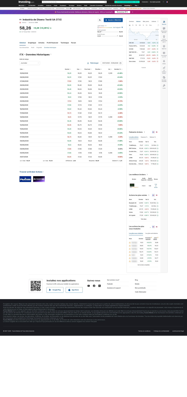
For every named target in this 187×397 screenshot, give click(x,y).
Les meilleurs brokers (137, 174)
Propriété (39, 47)
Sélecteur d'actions (33, 8)
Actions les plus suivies (138, 195)
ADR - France (86, 8)
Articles (41, 43)
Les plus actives (133, 137)
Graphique (32, 43)
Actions (22, 8)
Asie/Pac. (115, 8)
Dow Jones (132, 61)
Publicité (110, 284)
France (41, 8)
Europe (101, 8)
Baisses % (153, 137)
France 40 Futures (134, 46)
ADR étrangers (77, 8)
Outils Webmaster (140, 292)
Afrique (122, 8)
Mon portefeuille (140, 288)
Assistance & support (114, 288)
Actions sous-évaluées (149, 8)
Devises (131, 21)
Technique (65, 43)
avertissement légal (178, 331)
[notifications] (163, 2)
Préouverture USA (49, 8)
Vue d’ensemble (24, 47)
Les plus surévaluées (151, 233)
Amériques (94, 8)
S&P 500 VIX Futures (135, 52)
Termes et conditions (144, 331)
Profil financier (52, 43)
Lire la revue (155, 186)
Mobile (137, 284)
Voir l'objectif (117, 27)
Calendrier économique (96, 5)
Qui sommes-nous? (113, 280)
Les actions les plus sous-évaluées (136, 227)
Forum (73, 43)
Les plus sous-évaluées (136, 233)
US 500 (131, 49)
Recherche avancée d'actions (113, 5)
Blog (136, 280)
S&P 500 (131, 58)
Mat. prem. (146, 21)
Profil (32, 47)
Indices (138, 21)
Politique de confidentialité (161, 331)
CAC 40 (131, 43)
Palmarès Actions (136, 132)
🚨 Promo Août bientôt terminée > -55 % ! (127, 2)
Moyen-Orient (108, 8)
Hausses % (144, 137)
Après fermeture (60, 8)
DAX (130, 55)
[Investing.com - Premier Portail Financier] (26, 2)
